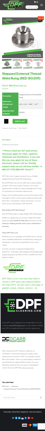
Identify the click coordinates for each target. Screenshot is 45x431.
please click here (28, 368)
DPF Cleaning (24, 252)
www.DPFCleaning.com (17, 325)
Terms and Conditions (35, 412)
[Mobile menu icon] (41, 5)
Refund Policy (16, 412)
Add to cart (20, 121)
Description (6, 140)
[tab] (22, 138)
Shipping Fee (24, 412)
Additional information (10, 145)
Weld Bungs (13, 128)
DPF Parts (14, 252)
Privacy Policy (7, 412)
